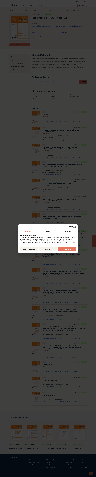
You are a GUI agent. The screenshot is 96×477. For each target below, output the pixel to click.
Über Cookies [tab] (68, 231)
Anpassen (47, 249)
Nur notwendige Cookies (29, 249)
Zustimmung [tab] (28, 231)
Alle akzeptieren (67, 249)
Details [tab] (48, 231)
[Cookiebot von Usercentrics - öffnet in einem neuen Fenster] (70, 227)
